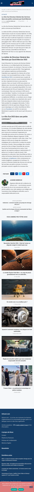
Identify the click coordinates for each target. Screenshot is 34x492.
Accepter (14, 489)
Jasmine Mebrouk (10, 21)
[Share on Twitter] (20, 173)
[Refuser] (31, 487)
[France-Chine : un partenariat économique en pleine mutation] (17, 375)
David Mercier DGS (7, 77)
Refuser (21, 489)
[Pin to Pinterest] (23, 173)
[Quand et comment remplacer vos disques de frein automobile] (17, 317)
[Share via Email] (27, 173)
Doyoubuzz (9, 109)
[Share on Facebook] (16, 173)
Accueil (3, 9)
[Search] (32, 3)
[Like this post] (12, 173)
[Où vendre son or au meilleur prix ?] (17, 289)
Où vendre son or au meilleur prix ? (17, 302)
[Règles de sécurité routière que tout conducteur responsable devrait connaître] (17, 346)
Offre (20, 425)
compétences (12, 158)
